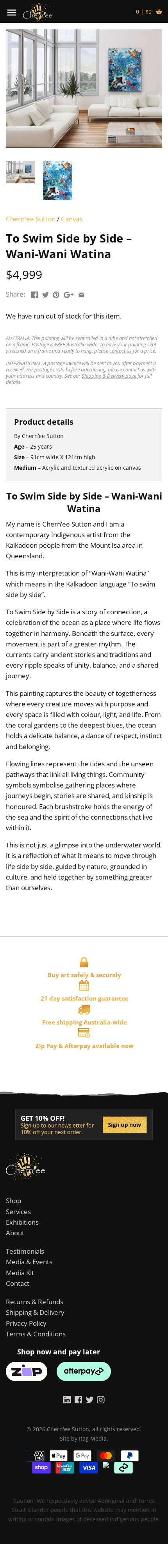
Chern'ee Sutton (30, 218)
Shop (13, 1200)
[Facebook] (78, 1399)
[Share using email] (81, 293)
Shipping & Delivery (35, 1312)
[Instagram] (101, 1399)
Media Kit (20, 1272)
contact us (120, 350)
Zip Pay (46, 1046)
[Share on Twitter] (45, 293)
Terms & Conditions (36, 1333)
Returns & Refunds (34, 1301)
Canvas (71, 218)
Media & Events (29, 1261)
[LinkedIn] (67, 1399)
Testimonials (25, 1251)
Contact (17, 1283)
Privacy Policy (26, 1323)
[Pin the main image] (56, 293)
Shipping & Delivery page (109, 375)
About (15, 1232)
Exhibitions (22, 1222)
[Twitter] (90, 1399)
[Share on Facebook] (34, 293)
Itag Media (93, 1438)
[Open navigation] (12, 12)
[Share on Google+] (69, 293)
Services (18, 1211)
